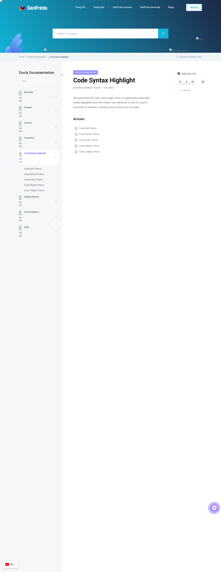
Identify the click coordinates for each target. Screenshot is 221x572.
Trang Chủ (80, 7)
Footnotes (29, 138)
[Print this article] (203, 81)
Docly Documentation (85, 72)
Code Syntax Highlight (35, 153)
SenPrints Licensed (122, 7)
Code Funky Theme (33, 179)
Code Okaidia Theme (34, 185)
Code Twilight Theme (34, 190)
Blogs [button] (171, 7)
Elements (28, 92)
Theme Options (31, 212)
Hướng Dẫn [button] (99, 7)
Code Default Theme (34, 174)
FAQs (26, 227)
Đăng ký (194, 7)
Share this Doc (188, 73)
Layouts (28, 122)
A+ (192, 81)
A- (180, 81)
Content (28, 107)
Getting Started (31, 197)
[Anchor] (86, 118)
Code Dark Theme (32, 169)
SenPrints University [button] (150, 7)
